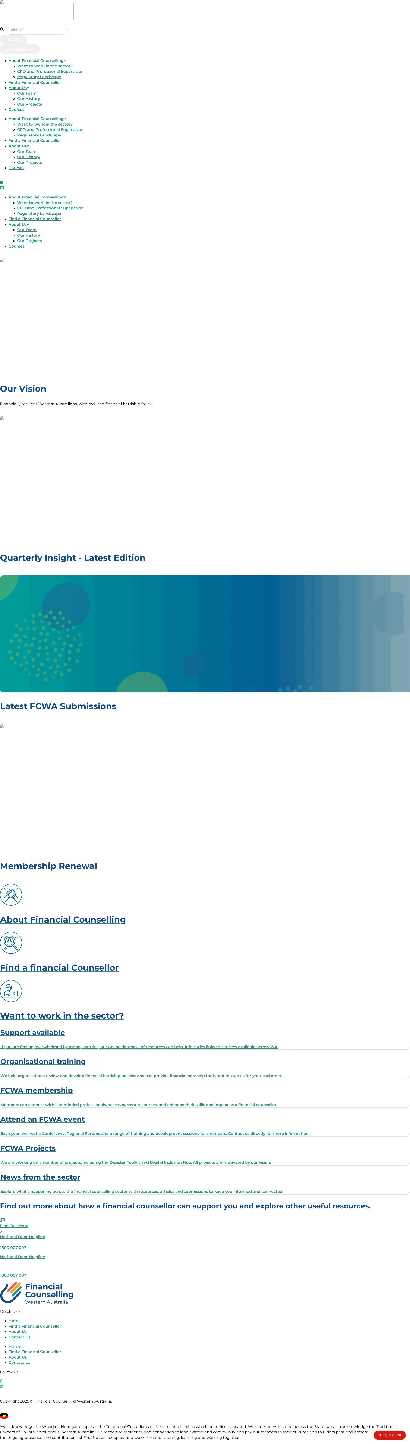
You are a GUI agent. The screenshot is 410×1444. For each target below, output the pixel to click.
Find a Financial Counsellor (35, 82)
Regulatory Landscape (39, 77)
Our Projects (29, 104)
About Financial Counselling (36, 60)
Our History (28, 98)
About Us (18, 87)
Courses (16, 109)
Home (15, 1320)
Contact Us (19, 1337)
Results (13, 39)
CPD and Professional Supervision (50, 71)
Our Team (27, 93)
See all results (19, 49)
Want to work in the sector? (45, 66)
